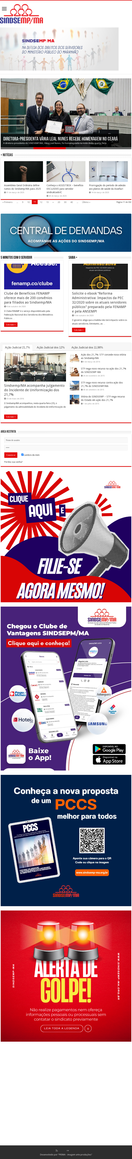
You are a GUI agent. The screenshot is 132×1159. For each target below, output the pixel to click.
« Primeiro (7, 202)
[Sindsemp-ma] (66, 14)
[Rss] (56, 1150)
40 (71, 202)
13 (47, 202)
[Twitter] (64, 1150)
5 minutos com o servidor (16, 258)
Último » (86, 202)
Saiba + (73, 258)
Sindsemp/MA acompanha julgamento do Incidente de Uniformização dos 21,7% (34, 390)
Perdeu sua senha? (13, 462)
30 (65, 202)
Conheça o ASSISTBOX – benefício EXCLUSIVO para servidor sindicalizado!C (65, 189)
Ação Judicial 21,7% (17, 347)
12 (41, 202)
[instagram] (75, 1150)
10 (28, 202)
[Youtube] (71, 1150)
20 (59, 202)
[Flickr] (67, 1150)
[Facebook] (60, 1150)
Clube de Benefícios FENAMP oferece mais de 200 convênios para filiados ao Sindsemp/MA (28, 297)
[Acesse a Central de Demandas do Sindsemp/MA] (66, 233)
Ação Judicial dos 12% (51, 347)
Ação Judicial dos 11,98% (87, 347)
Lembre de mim (32, 455)
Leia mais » (10, 324)
